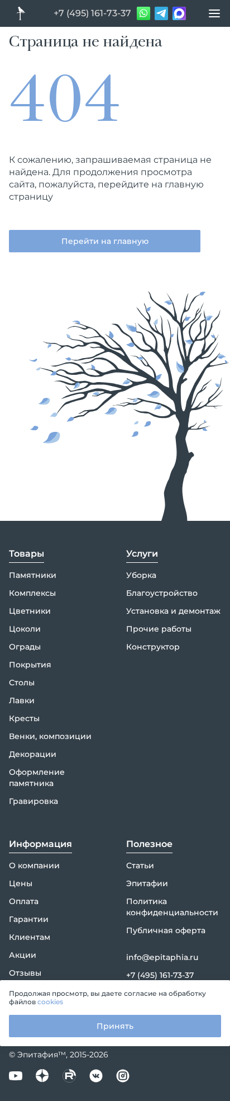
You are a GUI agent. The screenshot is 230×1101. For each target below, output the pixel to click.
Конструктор (153, 647)
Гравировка (33, 801)
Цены (20, 883)
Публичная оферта (165, 930)
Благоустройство (162, 593)
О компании (34, 865)
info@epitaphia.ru (162, 957)
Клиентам (29, 937)
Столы (22, 682)
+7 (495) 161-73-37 (92, 13)
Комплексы (32, 593)
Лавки (22, 700)
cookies (50, 1002)
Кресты (24, 718)
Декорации (32, 754)
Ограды (25, 647)
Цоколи (25, 629)
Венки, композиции (50, 736)
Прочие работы (158, 629)
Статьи (140, 865)
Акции (22, 955)
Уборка (141, 575)
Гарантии (29, 919)
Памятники (32, 575)
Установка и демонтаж (173, 611)
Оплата (24, 901)
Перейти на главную (104, 241)
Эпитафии (147, 883)
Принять (115, 1026)
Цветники (30, 611)
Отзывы (25, 973)
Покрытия (30, 665)
